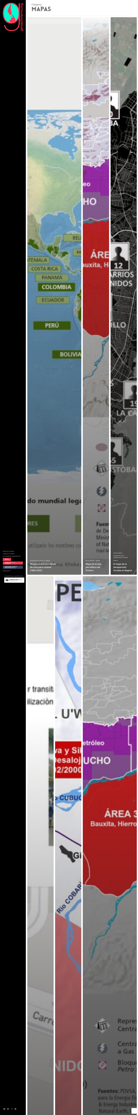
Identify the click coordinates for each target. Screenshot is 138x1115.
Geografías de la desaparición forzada (120, 556)
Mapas (48, 560)
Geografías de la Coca (37, 560)
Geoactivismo (117, 553)
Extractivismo (90, 560)
